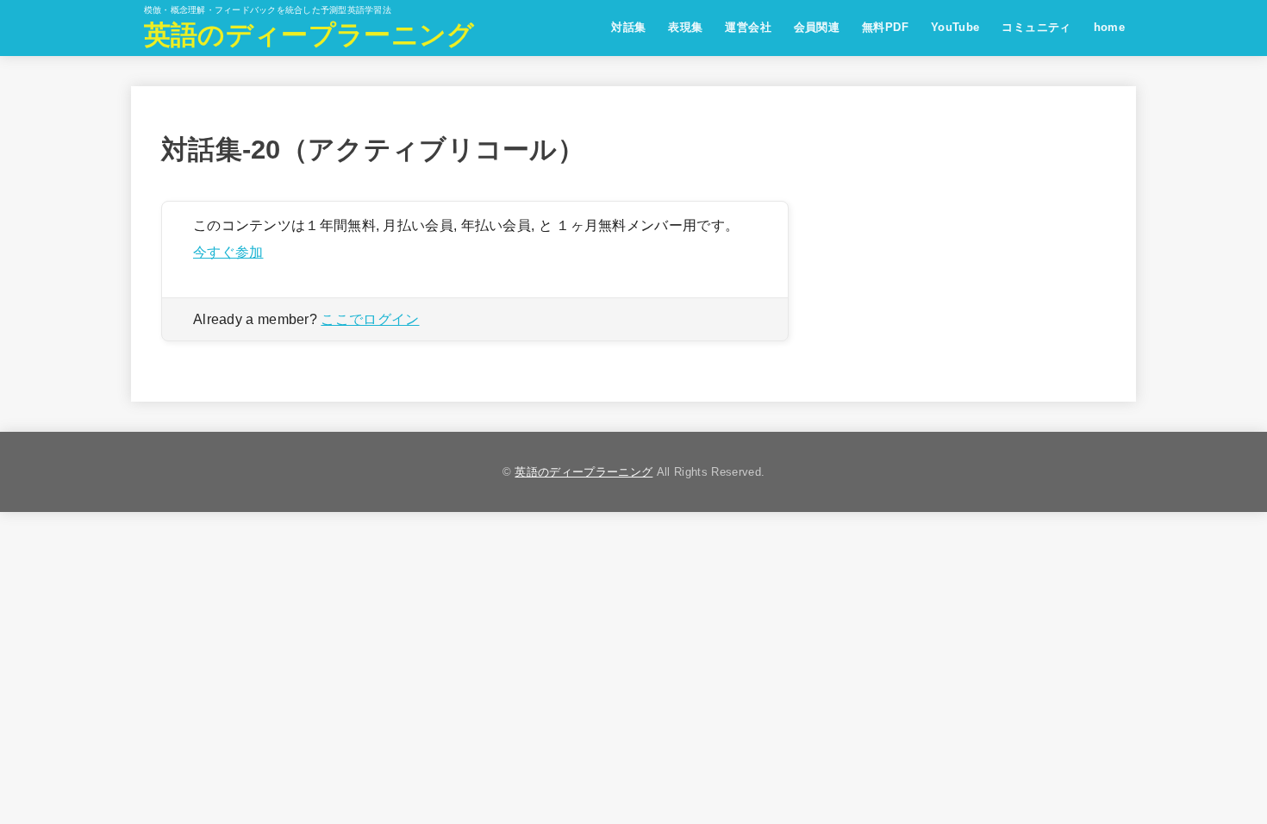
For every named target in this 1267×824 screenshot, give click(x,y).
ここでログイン (370, 319)
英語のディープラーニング (309, 35)
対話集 (628, 27)
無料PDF (885, 27)
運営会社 (748, 27)
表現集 (685, 27)
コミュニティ (1036, 27)
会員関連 (817, 27)
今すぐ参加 (228, 251)
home (1110, 27)
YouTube (955, 27)
